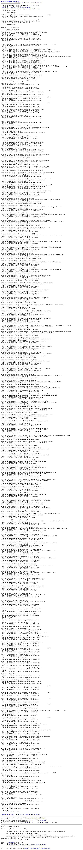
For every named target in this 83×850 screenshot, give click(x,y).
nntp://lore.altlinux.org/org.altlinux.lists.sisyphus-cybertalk (26, 844)
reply (12, 814)
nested (22, 814)
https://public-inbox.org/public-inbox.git (36, 848)
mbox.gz (31, 820)
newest (43, 818)
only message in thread (32, 814)
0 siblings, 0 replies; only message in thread (16, 7)
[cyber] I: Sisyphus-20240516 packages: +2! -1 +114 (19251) (30, 822)
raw (38, 9)
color (27, 2)
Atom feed (39, 2)
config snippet (10, 842)
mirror (32, 2)
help (22, 2)
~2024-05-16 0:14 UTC (33, 818)
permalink (32, 9)
